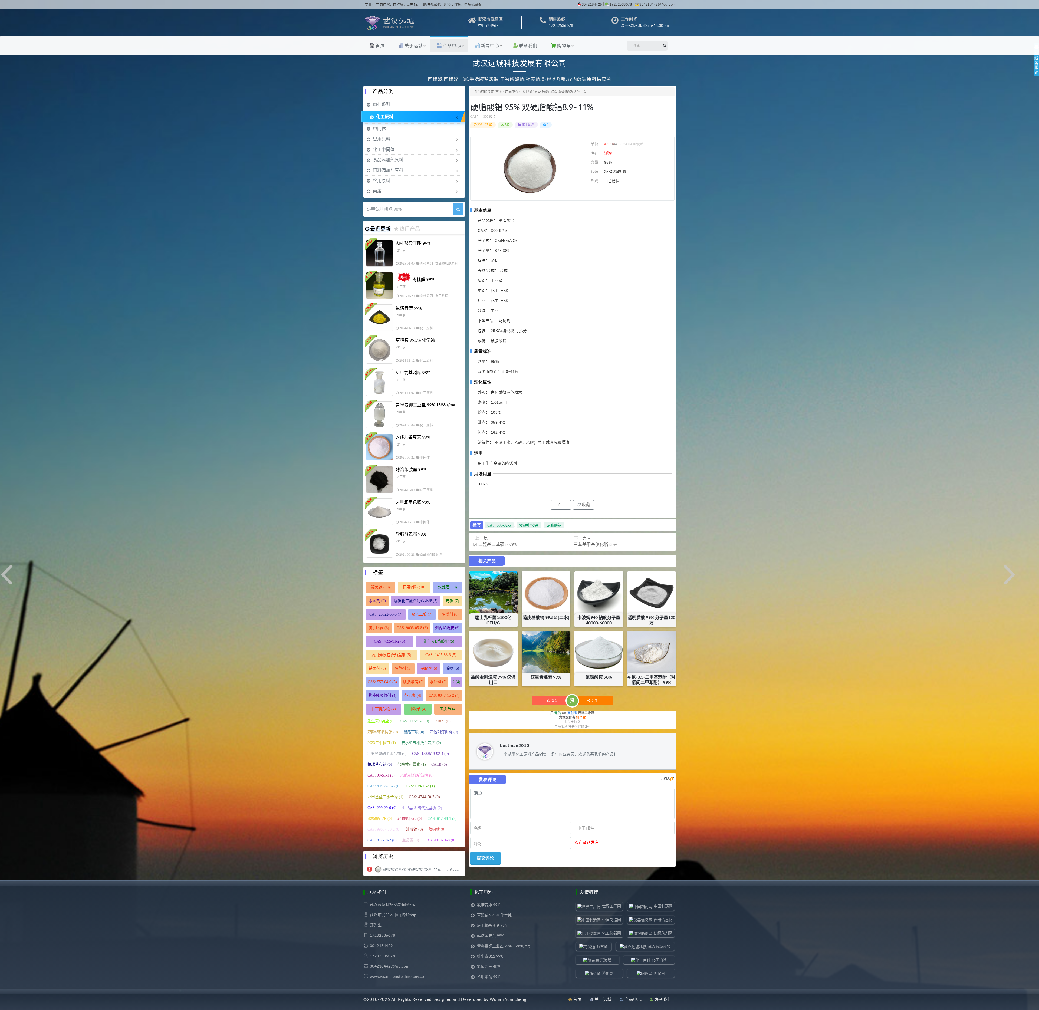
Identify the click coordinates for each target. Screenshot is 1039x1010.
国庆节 (448, 709)
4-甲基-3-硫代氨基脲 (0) (422, 808)
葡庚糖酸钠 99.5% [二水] (546, 617)
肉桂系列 (381, 104)
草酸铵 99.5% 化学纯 (415, 340)
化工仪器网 (611, 932)
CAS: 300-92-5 (499, 525)
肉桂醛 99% (423, 279)
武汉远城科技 (659, 946)
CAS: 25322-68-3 (385, 614)
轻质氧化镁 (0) (409, 819)
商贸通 (602, 946)
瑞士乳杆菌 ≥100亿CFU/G (493, 620)
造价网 (607, 973)
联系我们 (528, 45)
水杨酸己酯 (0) (379, 819)
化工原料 (527, 92)
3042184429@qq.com (657, 4)
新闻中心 (490, 45)
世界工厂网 (611, 906)
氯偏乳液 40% (488, 966)
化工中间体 (383, 149)
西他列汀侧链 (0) (444, 732)
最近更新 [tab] (380, 229)
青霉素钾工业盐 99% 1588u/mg (425, 404)
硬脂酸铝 (554, 525)
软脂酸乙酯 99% (411, 534)
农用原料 (381, 180)
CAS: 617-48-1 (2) (442, 819)
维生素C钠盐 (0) (380, 721)
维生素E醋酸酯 (438, 641)
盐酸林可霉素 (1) (411, 764)
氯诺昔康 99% (409, 307)
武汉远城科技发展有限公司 (393, 904)
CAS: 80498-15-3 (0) (383, 786)
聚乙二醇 (422, 614)
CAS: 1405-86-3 (440, 655)
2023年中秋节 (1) (381, 743)
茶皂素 (412, 695)
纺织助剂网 (663, 932)
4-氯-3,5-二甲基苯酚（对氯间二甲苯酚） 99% (651, 679)
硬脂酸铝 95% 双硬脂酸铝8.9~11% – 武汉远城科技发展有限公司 (422, 869)
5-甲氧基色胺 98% (413, 501)
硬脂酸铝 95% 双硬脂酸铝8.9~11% (531, 107)
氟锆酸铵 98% (599, 676)
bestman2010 (514, 745)
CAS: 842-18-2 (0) (382, 840)
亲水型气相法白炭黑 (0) (421, 743)
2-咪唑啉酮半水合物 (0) (387, 754)
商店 (377, 190)
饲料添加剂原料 (388, 170)
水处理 (447, 587)
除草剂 (403, 668)
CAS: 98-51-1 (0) (381, 775)
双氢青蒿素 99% (546, 676)
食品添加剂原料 (388, 159)
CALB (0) (439, 764)
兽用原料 (381, 138)
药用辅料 (414, 587)
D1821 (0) (443, 721)
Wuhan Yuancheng (508, 999)
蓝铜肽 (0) (436, 829)
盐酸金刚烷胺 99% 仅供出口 (493, 679)
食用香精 (441, 296)
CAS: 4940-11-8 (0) (440, 840)
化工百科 (659, 959)
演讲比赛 (378, 628)
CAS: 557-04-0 (382, 682)
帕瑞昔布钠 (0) (379, 764)
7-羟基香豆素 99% (413, 437)
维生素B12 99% (490, 956)
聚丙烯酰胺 (447, 628)
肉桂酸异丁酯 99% (413, 243)
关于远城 (414, 45)
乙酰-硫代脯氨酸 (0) (417, 775)
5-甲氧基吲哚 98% (413, 372)
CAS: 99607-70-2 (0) (383, 829)
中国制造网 (611, 919)
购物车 (564, 45)
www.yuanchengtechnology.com (399, 976)
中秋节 (417, 709)
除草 (452, 668)
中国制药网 (663, 906)
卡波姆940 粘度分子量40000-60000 (598, 620)
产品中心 (452, 45)
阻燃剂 (450, 614)
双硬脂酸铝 (528, 525)
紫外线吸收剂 (382, 695)
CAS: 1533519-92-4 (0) (430, 754)
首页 (380, 45)
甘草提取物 (383, 709)
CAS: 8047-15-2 (444, 695)
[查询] (458, 209)
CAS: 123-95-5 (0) (414, 721)
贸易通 (605, 959)
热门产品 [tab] (410, 229)
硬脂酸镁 (413, 682)
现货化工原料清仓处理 (416, 601)
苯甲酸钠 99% (488, 976)
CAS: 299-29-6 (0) (382, 808)
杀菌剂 (377, 601)
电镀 (452, 601)
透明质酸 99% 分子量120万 (651, 620)
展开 (1036, 64)
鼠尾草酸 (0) (413, 732)
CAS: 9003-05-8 (412, 628)
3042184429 (592, 4)
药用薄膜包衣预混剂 (391, 655)
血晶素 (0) (410, 840)
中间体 (379, 128)
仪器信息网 (663, 919)
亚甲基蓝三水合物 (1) (385, 797)
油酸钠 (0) (414, 829)
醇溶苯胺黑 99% (411, 469)
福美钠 (380, 587)
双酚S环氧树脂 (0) (382, 732)
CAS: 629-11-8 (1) (420, 786)
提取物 (428, 668)
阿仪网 (659, 973)
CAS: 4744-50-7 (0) (424, 797)
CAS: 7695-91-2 (389, 641)
